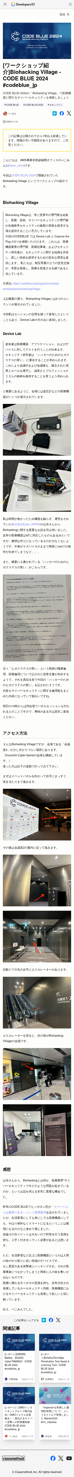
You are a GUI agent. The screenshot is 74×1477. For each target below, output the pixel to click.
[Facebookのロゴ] (53, 1458)
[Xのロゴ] (60, 1458)
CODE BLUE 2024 (34, 104)
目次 (62, 14)
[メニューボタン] (5, 4)
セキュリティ (56, 104)
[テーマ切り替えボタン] (70, 4)
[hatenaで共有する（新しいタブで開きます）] (54, 113)
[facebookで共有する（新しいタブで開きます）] (62, 113)
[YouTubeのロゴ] (69, 1458)
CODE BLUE (12, 104)
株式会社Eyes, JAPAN (25, 524)
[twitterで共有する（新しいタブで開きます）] (69, 113)
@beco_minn (15, 165)
